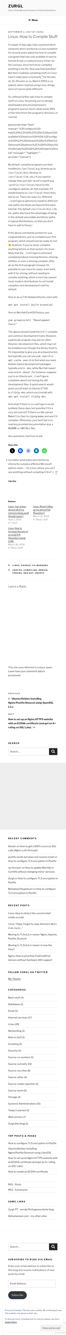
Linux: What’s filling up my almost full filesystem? (43, 509)
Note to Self (15, 1037)
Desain (12, 846)
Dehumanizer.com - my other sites (27, 1216)
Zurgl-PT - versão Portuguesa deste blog (31, 1209)
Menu (35, 20)
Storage (12, 1097)
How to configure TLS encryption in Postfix (32, 861)
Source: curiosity (17, 1064)
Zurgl (15, 6)
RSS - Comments (18, 1189)
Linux (16, 565)
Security (13, 1050)
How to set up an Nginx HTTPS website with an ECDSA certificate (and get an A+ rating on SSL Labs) (33, 1162)
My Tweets (14, 978)
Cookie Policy (11, 1322)
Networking (14, 1030)
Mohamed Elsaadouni (20, 889)
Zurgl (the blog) (16, 1123)
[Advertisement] (33, 796)
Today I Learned (17, 1110)
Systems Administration (22, 1103)
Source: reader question (21, 1083)
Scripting (13, 1044)
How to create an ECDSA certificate (28, 1171)
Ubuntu (40, 573)
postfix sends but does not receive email (31, 857)
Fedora (17, 573)
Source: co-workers (34, 565)
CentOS (17, 570)
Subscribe (17, 1295)
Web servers (15, 1117)
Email (11, 1010)
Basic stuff (14, 997)
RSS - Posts (14, 1184)
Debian (43, 570)
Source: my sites (17, 1070)
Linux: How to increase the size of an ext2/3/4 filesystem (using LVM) (18, 535)
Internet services (18, 1017)
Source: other (16, 1077)
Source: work (15, 1090)
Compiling (30, 570)
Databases (14, 1004)
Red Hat (28, 573)
